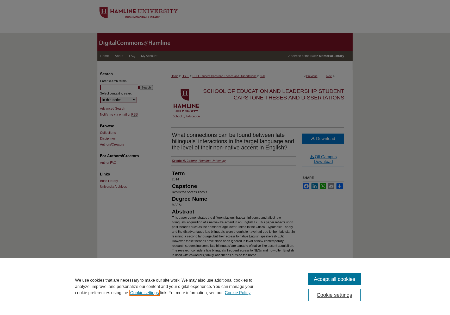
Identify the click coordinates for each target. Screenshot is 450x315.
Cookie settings (144, 293)
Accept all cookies (334, 279)
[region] (225, 286)
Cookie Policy (238, 293)
